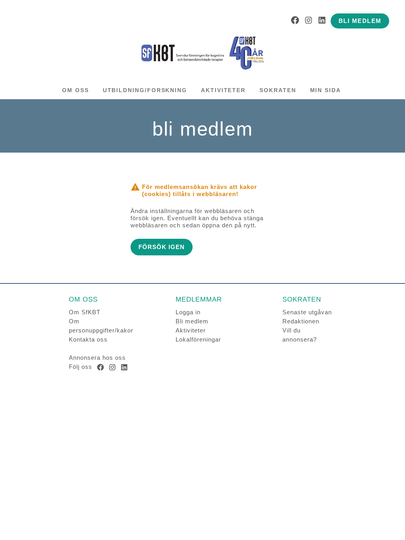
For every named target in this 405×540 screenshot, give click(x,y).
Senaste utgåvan (307, 312)
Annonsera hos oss (97, 357)
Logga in (188, 312)
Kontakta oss (88, 339)
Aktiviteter (191, 330)
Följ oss (80, 366)
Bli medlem (192, 321)
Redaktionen (300, 321)
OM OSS (75, 90)
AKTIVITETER (223, 90)
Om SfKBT (84, 312)
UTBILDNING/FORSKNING (145, 90)
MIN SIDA (325, 90)
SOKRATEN (277, 90)
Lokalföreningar (198, 339)
